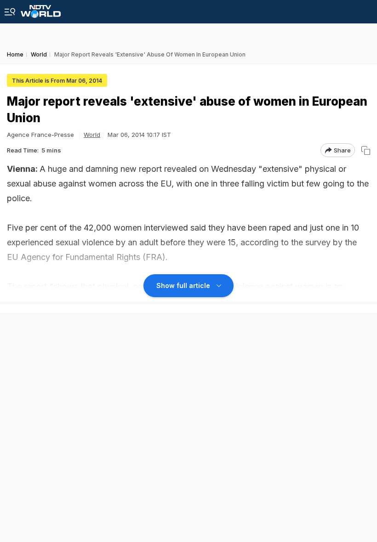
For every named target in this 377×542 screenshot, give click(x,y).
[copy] (365, 150)
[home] (41, 9)
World (92, 134)
